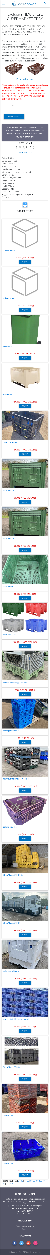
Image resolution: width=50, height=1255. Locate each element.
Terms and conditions (25, 1226)
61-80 (32, 1181)
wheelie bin (7, 346)
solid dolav (7, 394)
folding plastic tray (10, 731)
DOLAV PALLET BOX (11, 923)
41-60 (26, 1181)
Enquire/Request (14, 117)
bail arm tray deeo (10, 827)
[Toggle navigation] (45, 3)
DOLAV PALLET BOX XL (13, 875)
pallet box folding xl (11, 971)
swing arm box (9, 298)
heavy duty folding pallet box (15, 682)
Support (25, 1229)
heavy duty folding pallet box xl (15, 779)
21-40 (20, 1181)
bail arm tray (8, 1115)
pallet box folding (10, 442)
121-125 (9, 1183)
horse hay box (8, 490)
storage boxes (9, 250)
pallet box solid (9, 634)
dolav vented (8, 586)
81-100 (39, 1181)
